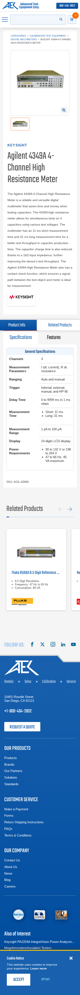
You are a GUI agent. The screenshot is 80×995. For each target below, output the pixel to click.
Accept (18, 979)
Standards (11, 784)
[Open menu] (5, 19)
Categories (18, 35)
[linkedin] (63, 645)
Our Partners (13, 771)
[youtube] (73, 645)
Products (10, 758)
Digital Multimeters (24, 39)
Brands (9, 764)
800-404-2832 (67, 5)
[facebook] (32, 645)
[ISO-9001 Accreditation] (61, 914)
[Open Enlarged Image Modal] (64, 110)
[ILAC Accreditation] (19, 915)
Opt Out (45, 979)
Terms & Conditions (18, 835)
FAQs (8, 829)
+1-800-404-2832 (18, 711)
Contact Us (12, 860)
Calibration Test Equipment (48, 35)
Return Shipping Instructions (24, 822)
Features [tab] (54, 337)
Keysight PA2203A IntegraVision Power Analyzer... (39, 942)
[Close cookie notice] (71, 958)
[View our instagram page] (53, 645)
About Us (10, 867)
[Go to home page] (20, 5)
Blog (7, 880)
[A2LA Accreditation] (39, 914)
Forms (8, 815)
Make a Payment (16, 809)
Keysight (17, 145)
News (8, 873)
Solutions (10, 777)
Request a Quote (22, 727)
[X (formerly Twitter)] (42, 645)
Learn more (38, 968)
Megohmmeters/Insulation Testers (28, 948)
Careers (10, 886)
